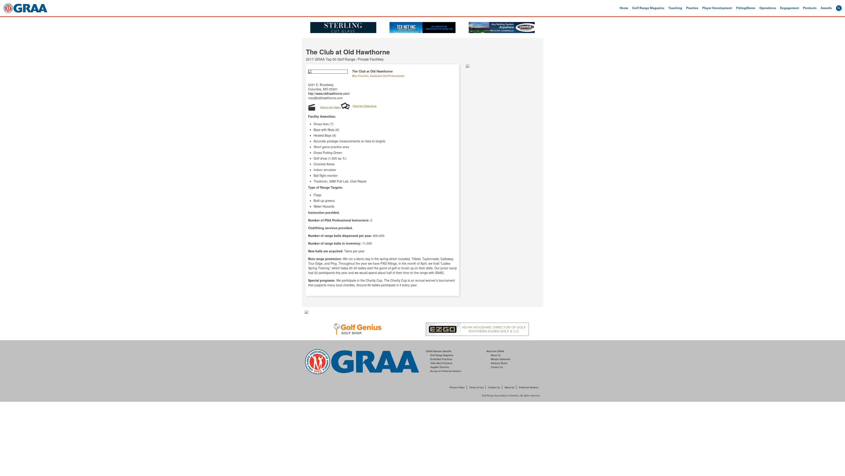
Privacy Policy (457, 387)
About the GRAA (495, 351)
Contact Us (497, 367)
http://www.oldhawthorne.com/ (329, 93)
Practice (692, 8)
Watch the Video (330, 107)
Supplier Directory (439, 367)
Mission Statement (500, 359)
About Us (496, 355)
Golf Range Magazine (648, 8)
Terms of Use (476, 387)
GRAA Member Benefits (439, 351)
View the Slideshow (365, 106)
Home (624, 8)
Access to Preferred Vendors (445, 371)
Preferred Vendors (528, 387)
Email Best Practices (441, 359)
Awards (826, 8)
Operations (767, 8)
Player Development (717, 8)
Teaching (675, 8)
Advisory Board (499, 363)
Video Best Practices (441, 363)
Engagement (789, 8)
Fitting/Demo (745, 8)
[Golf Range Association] (25, 8)
